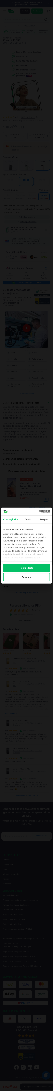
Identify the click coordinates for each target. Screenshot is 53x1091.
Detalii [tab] (28, 519)
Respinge (26, 577)
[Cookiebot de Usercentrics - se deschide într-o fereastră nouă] (38, 511)
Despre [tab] (43, 519)
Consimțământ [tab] (10, 519)
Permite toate (26, 568)
